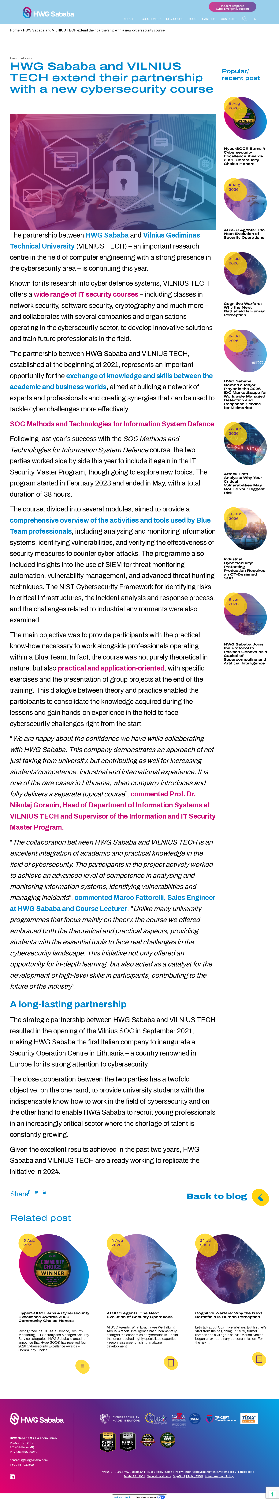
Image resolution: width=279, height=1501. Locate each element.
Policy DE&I (195, 1476)
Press (13, 58)
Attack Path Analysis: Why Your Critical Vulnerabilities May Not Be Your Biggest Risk (244, 483)
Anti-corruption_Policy (219, 1476)
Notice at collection (123, 1497)
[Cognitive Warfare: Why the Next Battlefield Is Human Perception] (230, 1269)
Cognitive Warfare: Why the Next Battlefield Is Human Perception (244, 309)
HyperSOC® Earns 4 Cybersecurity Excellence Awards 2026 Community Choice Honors (244, 156)
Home (15, 30)
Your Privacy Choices (146, 1497)
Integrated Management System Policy (210, 1471)
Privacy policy (154, 1471)
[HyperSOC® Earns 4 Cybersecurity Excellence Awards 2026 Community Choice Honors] (54, 1269)
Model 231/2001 (134, 1476)
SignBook (179, 1476)
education (27, 58)
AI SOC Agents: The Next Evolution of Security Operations (244, 233)
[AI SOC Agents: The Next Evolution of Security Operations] (142, 1269)
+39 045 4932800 (22, 1464)
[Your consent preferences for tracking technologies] (272, 1494)
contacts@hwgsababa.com (29, 1460)
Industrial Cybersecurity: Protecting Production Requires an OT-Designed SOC (244, 568)
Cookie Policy (174, 1471)
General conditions (159, 1476)
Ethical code (246, 1471)
